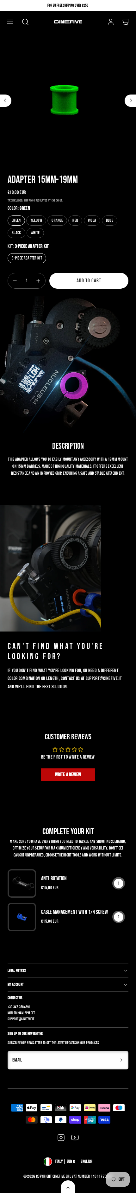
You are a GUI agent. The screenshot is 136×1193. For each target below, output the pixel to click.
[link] (110, 21)
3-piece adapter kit (27, 258)
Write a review (68, 775)
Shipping (29, 200)
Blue (109, 220)
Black (16, 232)
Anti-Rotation (54, 878)
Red (75, 220)
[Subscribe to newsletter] (121, 1060)
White (35, 232)
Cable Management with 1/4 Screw (74, 912)
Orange (57, 220)
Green (16, 220)
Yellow (36, 220)
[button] (10, 21)
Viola (92, 220)
